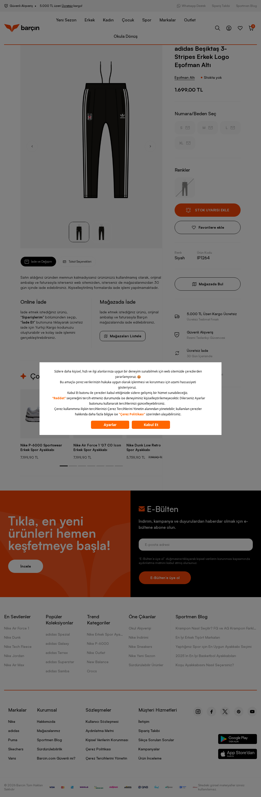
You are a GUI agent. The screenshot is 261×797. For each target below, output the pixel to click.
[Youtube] (252, 711)
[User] (229, 28)
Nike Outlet (96, 652)
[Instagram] (198, 711)
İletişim (143, 721)
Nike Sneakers (140, 646)
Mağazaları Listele (125, 336)
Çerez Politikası (98, 749)
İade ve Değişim (41, 261)
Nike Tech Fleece (18, 646)
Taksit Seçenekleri (80, 261)
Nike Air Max (14, 665)
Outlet (189, 19)
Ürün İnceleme (150, 758)
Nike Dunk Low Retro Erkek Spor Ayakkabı (148, 447)
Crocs (92, 671)
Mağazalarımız (48, 730)
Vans (12, 758)
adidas (13, 730)
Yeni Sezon (66, 19)
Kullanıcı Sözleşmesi (102, 721)
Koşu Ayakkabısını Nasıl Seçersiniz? (205, 665)
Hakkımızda (46, 721)
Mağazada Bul (211, 284)
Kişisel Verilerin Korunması (107, 740)
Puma (12, 740)
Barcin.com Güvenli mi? (56, 758)
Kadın (108, 19)
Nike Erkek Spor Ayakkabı (108, 634)
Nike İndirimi (138, 637)
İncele (25, 566)
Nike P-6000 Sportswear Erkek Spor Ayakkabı (41, 447)
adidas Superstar (60, 662)
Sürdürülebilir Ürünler (146, 665)
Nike (11, 721)
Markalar (168, 19)
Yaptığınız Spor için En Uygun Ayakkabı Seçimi (214, 646)
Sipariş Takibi (221, 6)
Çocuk (128, 19)
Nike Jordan (14, 655)
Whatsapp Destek (194, 6)
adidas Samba (57, 671)
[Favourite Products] (240, 28)
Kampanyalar (149, 749)
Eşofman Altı (185, 77)
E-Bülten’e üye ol (165, 577)
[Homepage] (21, 28)
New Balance (98, 662)
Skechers (15, 749)
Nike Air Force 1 (16, 628)
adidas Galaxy (57, 643)
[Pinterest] (238, 711)
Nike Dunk (12, 637)
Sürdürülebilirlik (49, 749)
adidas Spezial (58, 634)
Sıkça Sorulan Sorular (156, 740)
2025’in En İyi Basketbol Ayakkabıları (206, 655)
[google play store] (237, 740)
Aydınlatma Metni (100, 730)
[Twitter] (225, 711)
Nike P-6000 (98, 643)
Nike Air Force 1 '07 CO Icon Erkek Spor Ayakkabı (97, 447)
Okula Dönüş (126, 36)
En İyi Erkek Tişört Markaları (198, 637)
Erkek (90, 19)
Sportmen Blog (246, 6)
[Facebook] (211, 711)
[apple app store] (237, 755)
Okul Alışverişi (140, 628)
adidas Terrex (57, 652)
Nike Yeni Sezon (142, 655)
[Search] (218, 28)
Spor (146, 19)
